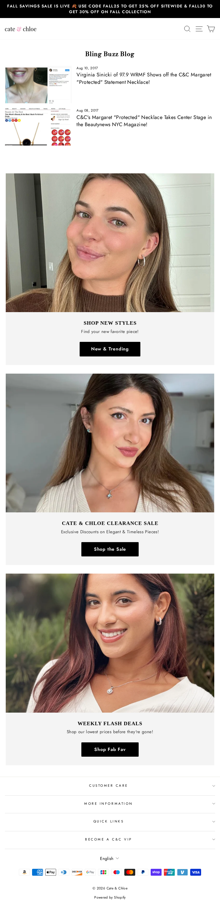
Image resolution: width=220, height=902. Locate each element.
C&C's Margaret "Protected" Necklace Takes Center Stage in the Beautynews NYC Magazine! (144, 121)
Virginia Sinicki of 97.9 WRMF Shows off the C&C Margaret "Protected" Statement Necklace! (143, 78)
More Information (108, 803)
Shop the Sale (110, 549)
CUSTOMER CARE (108, 785)
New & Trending (110, 349)
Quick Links (108, 821)
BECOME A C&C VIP (108, 839)
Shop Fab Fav (110, 749)
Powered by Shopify (110, 897)
